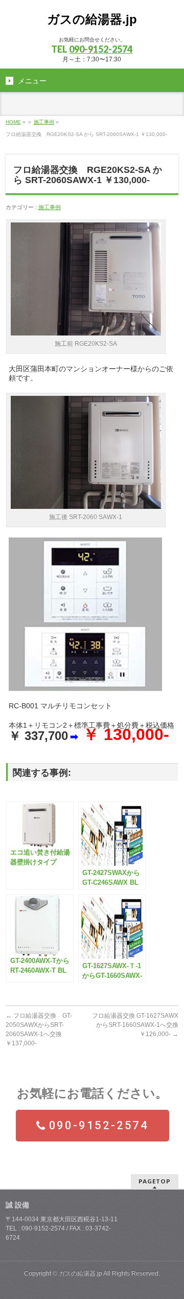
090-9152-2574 (100, 49)
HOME (13, 122)
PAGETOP (155, 1181)
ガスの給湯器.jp (92, 19)
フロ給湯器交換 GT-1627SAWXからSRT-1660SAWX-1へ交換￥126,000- (135, 1025)
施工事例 (44, 122)
